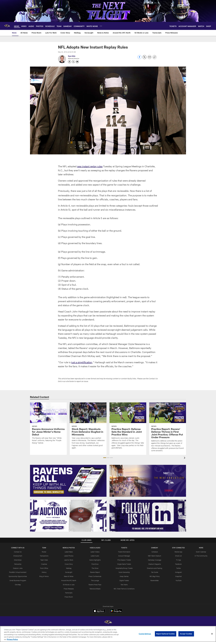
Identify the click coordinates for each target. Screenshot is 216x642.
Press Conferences (95, 576)
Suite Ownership (124, 572)
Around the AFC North (68, 580)
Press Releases (69, 589)
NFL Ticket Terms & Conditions (124, 589)
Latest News (69, 552)
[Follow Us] (148, 516)
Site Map (18, 584)
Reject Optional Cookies (165, 634)
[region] (108, 634)
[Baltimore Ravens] (108, 622)
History (44, 572)
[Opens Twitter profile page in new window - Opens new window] (73, 61)
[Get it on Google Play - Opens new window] (116, 612)
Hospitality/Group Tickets (124, 568)
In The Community (201, 556)
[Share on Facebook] (140, 58)
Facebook (178, 564)
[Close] (212, 634)
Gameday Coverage (154, 560)
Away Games (124, 576)
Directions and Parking (154, 568)
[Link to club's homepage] (7, 26)
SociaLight (68, 572)
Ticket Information (124, 552)
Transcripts (68, 593)
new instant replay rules (89, 166)
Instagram (178, 572)
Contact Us (18, 552)
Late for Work (68, 560)
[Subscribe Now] (68, 481)
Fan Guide (154, 572)
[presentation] (185, 458)
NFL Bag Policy (155, 576)
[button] (104, 458)
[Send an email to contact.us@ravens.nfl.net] (77, 61)
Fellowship (17, 564)
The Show (95, 568)
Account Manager (124, 556)
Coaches (44, 564)
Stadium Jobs (17, 568)
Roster (44, 552)
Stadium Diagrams (154, 564)
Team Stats (44, 560)
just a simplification (81, 362)
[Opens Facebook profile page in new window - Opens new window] (69, 61)
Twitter (178, 568)
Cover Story (69, 564)
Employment (18, 556)
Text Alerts (124, 584)
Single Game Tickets (124, 564)
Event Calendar (201, 552)
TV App (178, 560)
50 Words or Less (68, 584)
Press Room (69, 597)
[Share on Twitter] (144, 58)
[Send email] (150, 58)
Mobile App (178, 552)
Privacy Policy (12, 639)
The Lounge (95, 580)
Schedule (155, 552)
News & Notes (68, 576)
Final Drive (95, 564)
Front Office (44, 568)
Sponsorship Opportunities (18, 576)
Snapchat (178, 576)
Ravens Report (95, 572)
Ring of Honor (44, 576)
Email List (178, 556)
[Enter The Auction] (68, 516)
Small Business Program (18, 580)
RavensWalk (154, 580)
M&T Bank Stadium (154, 556)
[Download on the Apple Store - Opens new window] (99, 611)
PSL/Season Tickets (124, 560)
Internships (18, 560)
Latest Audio (95, 556)
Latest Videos (95, 552)
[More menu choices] (101, 26)
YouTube (178, 580)
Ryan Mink (71, 56)
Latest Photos (68, 556)
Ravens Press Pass (95, 584)
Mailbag (68, 568)
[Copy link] (154, 57)
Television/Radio (95, 589)
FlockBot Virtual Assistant (17, 572)
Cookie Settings (145, 634)
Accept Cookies (186, 634)
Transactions (44, 556)
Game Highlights (95, 560)
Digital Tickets (124, 580)
